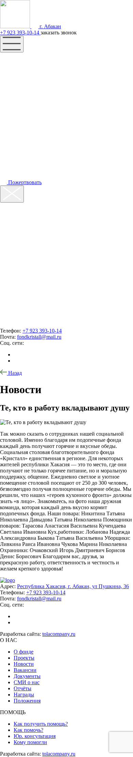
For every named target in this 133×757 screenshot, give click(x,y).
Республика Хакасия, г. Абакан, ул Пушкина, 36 (73, 586)
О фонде (23, 652)
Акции (18, 86)
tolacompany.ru (58, 634)
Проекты (24, 658)
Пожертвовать (24, 182)
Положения (27, 701)
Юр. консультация (35, 736)
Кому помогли (30, 742)
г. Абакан (49, 26)
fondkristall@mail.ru (39, 337)
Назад (14, 373)
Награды (24, 694)
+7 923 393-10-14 (20, 32)
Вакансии (25, 670)
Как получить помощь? (41, 724)
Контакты (25, 100)
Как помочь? (28, 730)
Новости (24, 664)
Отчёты (22, 688)
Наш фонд (27, 59)
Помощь (22, 73)
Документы (27, 676)
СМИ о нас (27, 682)
